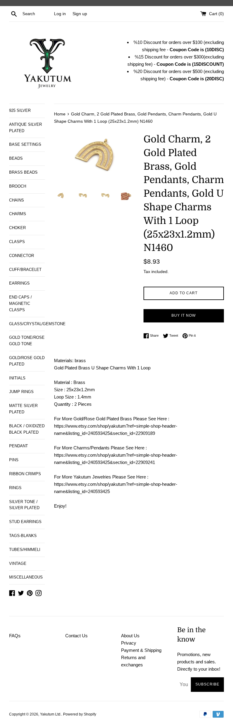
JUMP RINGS (21, 391)
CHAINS (16, 200)
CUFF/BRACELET (25, 269)
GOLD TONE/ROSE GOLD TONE (27, 340)
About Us (130, 635)
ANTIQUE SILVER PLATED (25, 127)
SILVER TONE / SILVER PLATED (24, 504)
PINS (14, 460)
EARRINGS (19, 283)
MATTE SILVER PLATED (23, 408)
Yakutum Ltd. (50, 714)
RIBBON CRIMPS (25, 474)
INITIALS (17, 378)
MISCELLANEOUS (26, 577)
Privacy (128, 642)
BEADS (16, 158)
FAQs (15, 635)
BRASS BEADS (23, 172)
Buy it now (183, 315)
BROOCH (17, 186)
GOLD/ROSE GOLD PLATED (27, 360)
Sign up (80, 14)
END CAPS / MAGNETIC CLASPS (20, 303)
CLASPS (17, 241)
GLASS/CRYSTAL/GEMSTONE (27, 324)
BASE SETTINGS (25, 144)
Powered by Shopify (79, 714)
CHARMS (17, 214)
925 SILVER (20, 110)
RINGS (15, 487)
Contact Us (76, 635)
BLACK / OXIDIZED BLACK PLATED (27, 429)
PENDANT (18, 446)
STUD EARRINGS (25, 521)
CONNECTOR (21, 255)
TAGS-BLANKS (23, 535)
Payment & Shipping (141, 650)
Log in (60, 14)
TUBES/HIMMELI (24, 549)
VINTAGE (17, 563)
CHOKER (17, 227)
